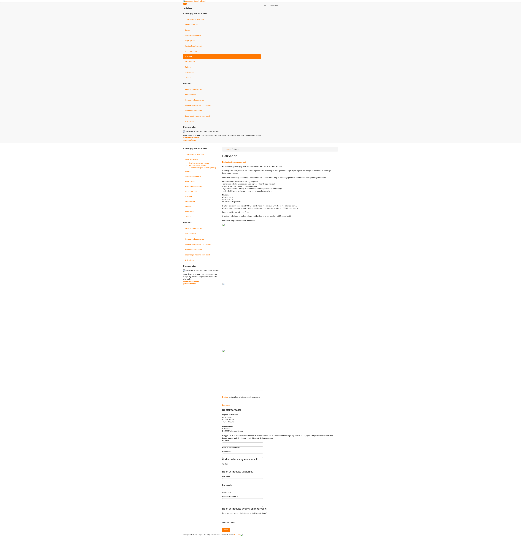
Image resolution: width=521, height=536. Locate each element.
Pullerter (188, 67)
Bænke (187, 30)
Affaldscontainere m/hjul (194, 89)
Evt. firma (226, 476)
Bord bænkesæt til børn (197, 165)
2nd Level (237, 534)
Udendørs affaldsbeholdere (195, 100)
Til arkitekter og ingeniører (194, 19)
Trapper (188, 78)
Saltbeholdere (190, 95)
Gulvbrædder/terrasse (193, 35)
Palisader (188, 57)
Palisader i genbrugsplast (234, 162)
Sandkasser (189, 73)
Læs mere (226, 405)
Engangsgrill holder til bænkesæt (197, 116)
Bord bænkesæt (191, 25)
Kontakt (225, 397)
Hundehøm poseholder (193, 111)
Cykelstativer (190, 121)
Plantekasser (190, 62)
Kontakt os (274, 6)
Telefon (225, 464)
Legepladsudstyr (191, 51)
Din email (227, 452)
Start (264, 6)
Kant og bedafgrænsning (194, 46)
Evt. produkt (227, 485)
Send (226, 530)
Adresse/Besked (230, 496)
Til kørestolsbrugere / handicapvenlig (202, 168)
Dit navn (226, 440)
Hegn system (190, 41)
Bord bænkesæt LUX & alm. (199, 163)
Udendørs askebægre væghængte (198, 105)
